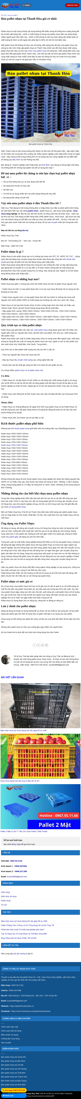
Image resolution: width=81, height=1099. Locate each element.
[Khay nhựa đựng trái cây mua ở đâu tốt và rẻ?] (40, 756)
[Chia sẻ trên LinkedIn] (46, 645)
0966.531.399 (21, 871)
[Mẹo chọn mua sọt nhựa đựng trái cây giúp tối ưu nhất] (40, 705)
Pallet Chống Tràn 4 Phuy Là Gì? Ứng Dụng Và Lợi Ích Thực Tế (27, 925)
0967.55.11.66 (16, 861)
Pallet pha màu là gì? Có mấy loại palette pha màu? (22, 929)
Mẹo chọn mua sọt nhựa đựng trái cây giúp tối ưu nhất (24, 730)
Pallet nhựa (13, 15)
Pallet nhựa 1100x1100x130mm (14, 445)
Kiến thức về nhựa (9, 896)
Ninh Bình (45, 165)
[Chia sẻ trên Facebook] (34, 645)
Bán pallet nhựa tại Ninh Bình (13, 1085)
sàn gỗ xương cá (20, 954)
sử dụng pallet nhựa (17, 507)
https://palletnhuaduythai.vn (22, 1006)
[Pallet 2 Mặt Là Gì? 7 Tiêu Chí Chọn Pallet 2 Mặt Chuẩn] (40, 806)
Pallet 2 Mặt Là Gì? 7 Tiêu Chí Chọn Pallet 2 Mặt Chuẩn (24, 831)
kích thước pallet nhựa (20, 428)
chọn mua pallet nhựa (37, 51)
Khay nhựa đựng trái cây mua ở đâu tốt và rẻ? (20, 781)
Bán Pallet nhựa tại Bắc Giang (13, 1081)
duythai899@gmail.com (17, 877)
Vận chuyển (6, 1043)
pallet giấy (14, 537)
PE (58, 256)
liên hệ (25, 230)
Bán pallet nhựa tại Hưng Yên (13, 1057)
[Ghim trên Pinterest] (42, 645)
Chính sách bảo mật (9, 1027)
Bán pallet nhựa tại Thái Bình (13, 1073)
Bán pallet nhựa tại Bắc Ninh (13, 1061)
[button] (27, 5)
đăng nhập (16, 844)
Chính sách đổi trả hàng (11, 1031)
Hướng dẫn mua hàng (10, 1039)
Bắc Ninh (16, 160)
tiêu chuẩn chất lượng (23, 360)
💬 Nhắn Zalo (8, 1095)
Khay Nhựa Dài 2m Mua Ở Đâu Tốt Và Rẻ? (19, 938)
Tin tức (4, 15)
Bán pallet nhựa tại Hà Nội (12, 1065)
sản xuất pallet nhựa (39, 330)
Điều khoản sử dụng (9, 1035)
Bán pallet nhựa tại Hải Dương (13, 1069)
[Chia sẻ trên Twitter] (38, 645)
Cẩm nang (5, 892)
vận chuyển (52, 222)
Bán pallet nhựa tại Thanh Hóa (14, 1077)
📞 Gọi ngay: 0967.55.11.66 (14, 1090)
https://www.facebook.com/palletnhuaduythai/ (31, 1011)
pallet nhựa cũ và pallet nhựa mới (29, 370)
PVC (71, 256)
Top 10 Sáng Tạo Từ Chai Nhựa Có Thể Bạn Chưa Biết (24, 934)
